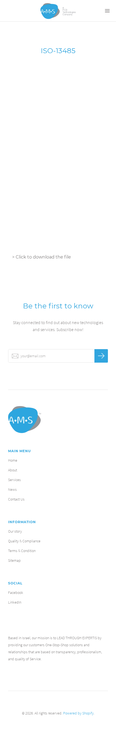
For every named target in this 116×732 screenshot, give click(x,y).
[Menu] (105, 11)
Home (12, 460)
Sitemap (14, 560)
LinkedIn (14, 602)
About (12, 470)
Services (14, 479)
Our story (15, 531)
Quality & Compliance (24, 541)
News (12, 489)
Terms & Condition (22, 550)
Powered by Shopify (78, 713)
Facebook (15, 592)
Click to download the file (43, 257)
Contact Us (16, 499)
